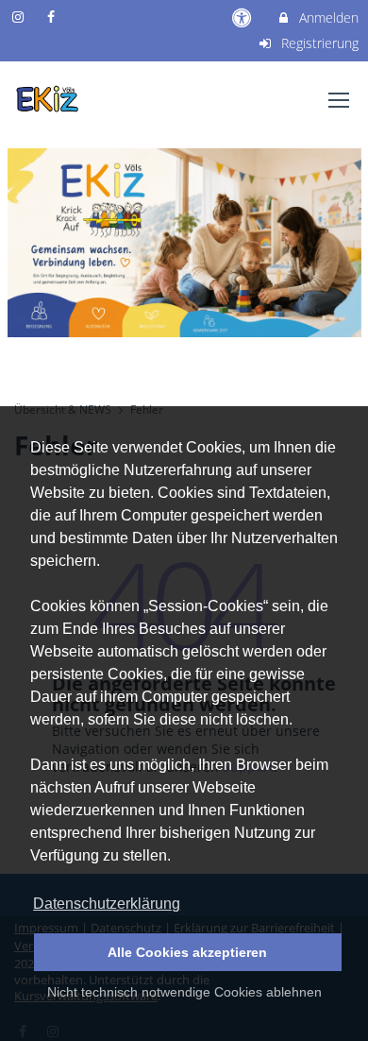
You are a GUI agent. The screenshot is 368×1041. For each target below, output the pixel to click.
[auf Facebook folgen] (53, 17)
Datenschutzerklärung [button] (106, 904)
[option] (184, 242)
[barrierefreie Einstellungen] (244, 17)
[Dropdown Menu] (339, 100)
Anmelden (327, 17)
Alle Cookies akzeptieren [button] (187, 952)
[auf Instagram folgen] (19, 17)
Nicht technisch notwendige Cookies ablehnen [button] (184, 991)
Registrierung (318, 43)
